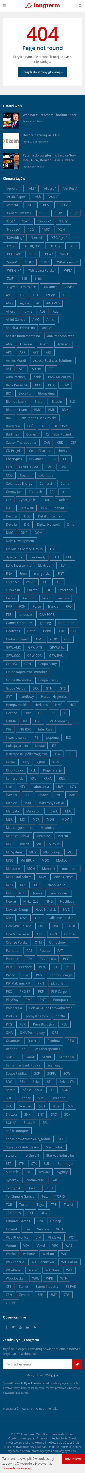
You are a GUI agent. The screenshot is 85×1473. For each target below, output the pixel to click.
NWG (24, 918)
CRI (51, 491)
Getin (31, 631)
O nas (40, 1408)
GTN (49, 688)
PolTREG (12, 1016)
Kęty (26, 762)
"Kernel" (37, 237)
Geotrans (13, 631)
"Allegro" (49, 188)
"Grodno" (44, 221)
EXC (48, 590)
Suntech (12, 1172)
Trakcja (69, 1204)
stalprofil (32, 1155)
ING (8, 729)
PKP (41, 991)
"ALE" (32, 188)
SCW (66, 1073)
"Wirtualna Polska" (42, 270)
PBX (29, 959)
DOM (38, 532)
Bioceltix (24, 393)
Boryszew (13, 426)
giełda (47, 631)
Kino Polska (14, 770)
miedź (24, 844)
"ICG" (31, 229)
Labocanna (41, 786)
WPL (35, 1278)
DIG (27, 524)
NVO (9, 918)
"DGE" (10, 221)
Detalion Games (50, 516)
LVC (58, 795)
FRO (69, 606)
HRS (41, 713)
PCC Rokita (48, 959)
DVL (53, 549)
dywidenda (14, 557)
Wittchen (52, 1270)
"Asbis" (53, 196)
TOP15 (60, 1196)
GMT (39, 639)
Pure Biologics (43, 1024)
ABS (22, 295)
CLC (66, 459)
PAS (29, 950)
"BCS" (46, 205)
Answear (26, 344)
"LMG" (10, 246)
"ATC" (30, 205)
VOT (72, 1237)
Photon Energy (61, 975)
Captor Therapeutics (21, 442)
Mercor (63, 836)
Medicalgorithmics (19, 827)
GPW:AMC (13, 647)
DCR (44, 508)
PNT (43, 1000)
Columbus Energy (19, 483)
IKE (25, 721)
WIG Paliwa (69, 1262)
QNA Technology (32, 1032)
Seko (36, 1081)
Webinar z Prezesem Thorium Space (50, 115)
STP (21, 1163)
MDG (50, 819)
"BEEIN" (62, 205)
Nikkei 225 (30, 901)
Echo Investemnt (18, 565)
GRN (27, 664)
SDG (9, 1081)
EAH (56, 557)
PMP (29, 1000)
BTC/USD (60, 426)
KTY (22, 786)
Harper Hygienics (54, 696)
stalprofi (12, 1155)
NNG (49, 901)
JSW (57, 754)
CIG (53, 459)
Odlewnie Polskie (18, 926)
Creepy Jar (13, 491)
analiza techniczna (60, 336)
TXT (30, 1213)
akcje (28, 311)
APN (9, 352)
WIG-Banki (13, 1270)
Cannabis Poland (58, 434)
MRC (23, 885)
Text (45, 1196)
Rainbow (53, 1040)
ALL (55, 311)
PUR (22, 1024)
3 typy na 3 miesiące (21, 287)
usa (27, 1229)
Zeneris (24, 1295)
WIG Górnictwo (42, 1262)
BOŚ (30, 426)
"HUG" (63, 221)
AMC (35, 319)
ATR (22, 369)
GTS (63, 688)
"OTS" (72, 246)
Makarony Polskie (52, 803)
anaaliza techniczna (20, 328)
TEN (50, 1188)
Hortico (11, 713)
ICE (54, 713)
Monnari (48, 868)
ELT (63, 565)
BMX (65, 410)
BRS (43, 426)
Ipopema (52, 737)
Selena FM (67, 1081)
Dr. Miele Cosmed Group (24, 549)
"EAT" (26, 221)
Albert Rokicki (36, 121)
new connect (59, 893)
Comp (64, 483)
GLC (74, 631)
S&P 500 (12, 1057)
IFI (65, 713)
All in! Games (15, 319)
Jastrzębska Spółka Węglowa (27, 754)
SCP (37, 1073)
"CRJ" (73, 213)
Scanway (53, 1065)
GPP (67, 639)
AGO (9, 303)
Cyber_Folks (27, 500)
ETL (45, 582)
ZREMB (11, 1303)
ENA (9, 573)
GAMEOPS (46, 614)
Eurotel (32, 590)
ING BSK (25, 729)
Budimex (12, 434)
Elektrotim (46, 565)
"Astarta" (12, 205)
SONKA (11, 1122)
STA (60, 1139)
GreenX (11, 664)
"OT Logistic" (31, 246)
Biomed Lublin (16, 401)
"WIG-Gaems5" (67, 262)
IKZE (38, 721)
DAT (9, 508)
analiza (47, 328)
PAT (60, 950)
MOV (42, 877)
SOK (67, 1114)
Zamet (23, 1286)
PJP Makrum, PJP (18, 983)
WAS (68, 1245)
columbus (45, 475)
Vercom (43, 1229)
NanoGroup (56, 885)
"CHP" (58, 213)
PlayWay (12, 1000)
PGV (39, 975)
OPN (53, 934)
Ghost (72, 1438)
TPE (54, 1204)
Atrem (36, 369)
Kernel (11, 762)
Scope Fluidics (16, 1073)
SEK (22, 1081)
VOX (26, 1245)
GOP (53, 639)
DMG (9, 532)
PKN (41, 983)
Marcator (33, 811)
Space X (29, 1122)
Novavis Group (17, 909)
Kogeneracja (52, 770)
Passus (45, 950)
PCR (9, 967)
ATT (51, 369)
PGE (26, 975)
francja (53, 606)
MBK (68, 811)
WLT (69, 1270)
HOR (73, 705)
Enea (23, 573)
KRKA (48, 778)
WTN (63, 1278)
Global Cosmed (17, 639)
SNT (41, 1114)
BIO (8, 393)
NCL (9, 893)
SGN (65, 1090)
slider (56, 1106)
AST (8, 369)
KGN (55, 762)
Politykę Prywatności (33, 1383)
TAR (54, 1180)
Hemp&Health (16, 705)
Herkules (41, 705)
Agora (24, 303)
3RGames (50, 287)
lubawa (43, 795)
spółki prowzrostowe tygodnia (28, 1139)
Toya (40, 1204)
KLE (33, 770)
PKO (9, 991)
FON (22, 606)
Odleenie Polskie (61, 918)
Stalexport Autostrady (22, 1147)
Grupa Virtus (15, 688)
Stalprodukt (55, 1147)
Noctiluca (67, 901)
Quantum (13, 1040)
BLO (72, 401)
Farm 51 (29, 598)
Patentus (12, 959)
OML (41, 926)
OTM (38, 942)
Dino (70, 524)
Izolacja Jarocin (17, 745)
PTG (9, 1024)
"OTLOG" (54, 246)
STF (8, 1163)
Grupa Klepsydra (18, 680)
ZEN (9, 1295)
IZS (54, 745)
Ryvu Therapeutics (46, 1049)
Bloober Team (16, 410)
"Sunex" (11, 262)
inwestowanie (16, 737)
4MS (9, 295)
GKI (61, 631)
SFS (52, 1090)
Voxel (41, 1245)
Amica (51, 319)
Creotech (35, 491)
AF (64, 295)
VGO (59, 1229)
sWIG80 (44, 1172)
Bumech (32, 434)
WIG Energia (15, 1262)
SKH (42, 1106)
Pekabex (25, 967)
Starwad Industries (60, 1155)
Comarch (46, 483)
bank (37, 377)
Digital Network (48, 524)
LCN (73, 786)
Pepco (10, 975)
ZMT (53, 1295)
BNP (9, 418)
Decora (11, 516)
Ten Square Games (20, 1196)
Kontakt (52, 1408)
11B (24, 278)
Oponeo (70, 934)
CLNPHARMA (28, 467)
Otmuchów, (57, 942)
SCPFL (51, 1073)
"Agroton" (13, 188)
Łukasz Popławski (38, 141)
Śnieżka (11, 1114)
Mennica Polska (17, 836)
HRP (28, 713)
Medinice (47, 827)
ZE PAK (71, 1286)
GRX (35, 688)
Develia (11, 524)
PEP (69, 967)
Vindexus (55, 1237)
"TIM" (45, 262)
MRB (9, 885)
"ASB (37, 196)
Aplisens (63, 344)
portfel (61, 1016)
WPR (49, 1278)
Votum (11, 1245)
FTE (8, 614)
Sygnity (62, 1172)
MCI (23, 819)
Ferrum (63, 598)
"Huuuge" (13, 229)
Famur (11, 598)
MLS (70, 852)
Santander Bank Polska (23, 1065)
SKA (9, 1106)
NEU (22, 893)
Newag (11, 901)
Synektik (12, 1180)
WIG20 (33, 1270)
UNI (40, 1221)
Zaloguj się (52, 1375)
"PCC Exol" (13, 254)
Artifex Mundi (16, 360)
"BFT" (43, 213)
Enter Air (12, 582)
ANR (9, 344)
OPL (40, 934)
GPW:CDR (34, 655)
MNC (9, 860)
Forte (37, 606)
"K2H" (62, 229)
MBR (9, 819)
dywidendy (37, 557)
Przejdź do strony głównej (41, 72)
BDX (51, 385)
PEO (55, 967)
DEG (27, 516)
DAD (47, 500)
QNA (9, 1032)
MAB (71, 795)
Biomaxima (46, 393)
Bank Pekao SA (17, 385)
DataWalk (26, 508)
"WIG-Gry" (13, 270)
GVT (9, 696)
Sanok (30, 1057)
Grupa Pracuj (48, 680)
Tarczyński (13, 1188)
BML (51, 410)
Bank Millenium (59, 377)
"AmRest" (70, 188)
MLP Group (51, 852)
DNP (24, 532)
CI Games (36, 459)
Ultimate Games (18, 1221)
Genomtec (66, 623)
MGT (9, 844)
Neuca (37, 893)
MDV (65, 819)
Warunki (27, 1408)
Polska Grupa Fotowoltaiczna (50, 1008)
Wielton (48, 1254)
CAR (47, 442)
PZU (64, 1024)
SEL (49, 1081)
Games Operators (19, 623)
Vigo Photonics (17, 1237)
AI (37, 303)
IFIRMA (11, 721)
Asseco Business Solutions (53, 360)
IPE (36, 737)
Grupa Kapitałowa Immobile (26, 672)
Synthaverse (35, 1180)
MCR (36, 819)
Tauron (34, 1188)
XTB (8, 1286)
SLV (70, 1106)
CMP (48, 467)
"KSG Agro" (58, 237)
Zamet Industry (47, 1286)
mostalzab (69, 868)
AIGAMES (53, 303)
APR (23, 352)
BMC (37, 410)
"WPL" (67, 270)
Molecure (13, 868)
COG (9, 475)
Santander (67, 1057)
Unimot (11, 1229)
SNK (27, 1114)
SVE (28, 1172)
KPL (33, 778)
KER (71, 754)
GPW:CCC (13, 655)
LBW (59, 786)
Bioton (39, 401)
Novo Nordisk (45, 909)
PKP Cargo (59, 991)
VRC (55, 1245)
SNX (54, 1114)
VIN (38, 1237)
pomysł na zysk (37, 1016)
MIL (39, 844)
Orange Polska (16, 942)
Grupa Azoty (47, 664)
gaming (45, 623)
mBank (52, 811)
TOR (9, 1204)
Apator (45, 344)
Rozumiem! (73, 1459)
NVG (66, 909)
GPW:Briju (57, 647)
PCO (66, 959)
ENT (61, 573)
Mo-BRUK (27, 860)
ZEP (40, 1295)
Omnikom (42, 1438)
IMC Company (59, 721)
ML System (14, 852)
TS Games (13, 1213)
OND (56, 926)
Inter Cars (45, 729)
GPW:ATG (35, 647)
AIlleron (11, 311)
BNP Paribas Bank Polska (38, 418)
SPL (45, 1122)
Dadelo (63, 500)
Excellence (66, 590)
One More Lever (18, 934)
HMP (58, 705)
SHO (9, 1098)
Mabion (11, 803)
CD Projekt (14, 450)
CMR (63, 467)
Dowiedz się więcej (16, 1468)
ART (49, 352)
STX (34, 1163)
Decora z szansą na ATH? (41, 135)
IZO (68, 737)
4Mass (69, 287)
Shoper (25, 1098)
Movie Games (63, 877)
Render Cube (15, 1049)
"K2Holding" (15, 237)
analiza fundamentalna (23, 336)
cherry (62, 450)
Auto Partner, (16, 377)
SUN (47, 1163)
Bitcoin (57, 401)
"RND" (64, 254)
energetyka (42, 573)
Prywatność (10, 1408)
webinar (29, 1254)
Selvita (11, 1090)
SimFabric (58, 1098)
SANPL (47, 1057)
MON (31, 868)
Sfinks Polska (32, 1090)
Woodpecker (15, 1278)
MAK (28, 803)
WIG (64, 1254)
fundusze (25, 614)
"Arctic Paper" (16, 196)
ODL (38, 918)
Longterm (27, 1434)
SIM (40, 1098)
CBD (60, 442)
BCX (38, 385)
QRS (55, 1032)
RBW (71, 1040)
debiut (59, 508)
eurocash (13, 590)
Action (50, 295)
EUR (58, 582)
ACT (35, 295)
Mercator (43, 836)
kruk (9, 786)
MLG (32, 852)
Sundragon (66, 1163)
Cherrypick (14, 459)
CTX (8, 500)
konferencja (15, 778)
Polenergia (14, 1008)
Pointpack (60, 1000)
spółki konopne (17, 1131)
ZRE (67, 1295)
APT (36, 352)
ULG (44, 1213)
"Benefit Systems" (19, 213)
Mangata (12, 811)
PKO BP (25, 991)
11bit (38, 278)
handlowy (26, 696)
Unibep (55, 1221)
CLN (9, 467)
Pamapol (12, 950)
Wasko (11, 1254)
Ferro (46, 598)
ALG (42, 311)
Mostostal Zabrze (19, 877)
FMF (9, 606)
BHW (65, 385)
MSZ (37, 885)
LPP (27, 795)
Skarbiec (25, 1106)
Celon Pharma (39, 450)
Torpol (24, 1204)
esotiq (31, 582)
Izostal (40, 745)
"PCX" (32, 254)
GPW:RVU (56, 655)
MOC (45, 860)
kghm (41, 762)
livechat (11, 795)
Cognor (25, 475)
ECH (69, 557)
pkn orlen (58, 983)
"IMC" (46, 229)
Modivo (61, 860)
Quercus (33, 1040)
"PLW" (48, 254)
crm (64, 491)
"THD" (29, 262)
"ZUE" (10, 278)
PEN (42, 967)
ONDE (71, 926)
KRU (62, 778)
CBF (73, 442)
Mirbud (54, 844)
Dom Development (20, 541)
